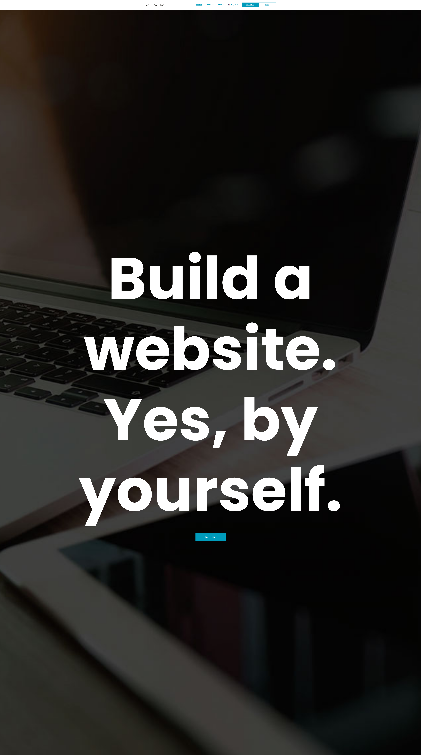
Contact (220, 5)
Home (199, 4)
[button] (232, 5)
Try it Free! (210, 537)
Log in (267, 5)
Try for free (250, 5)
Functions (209, 5)
